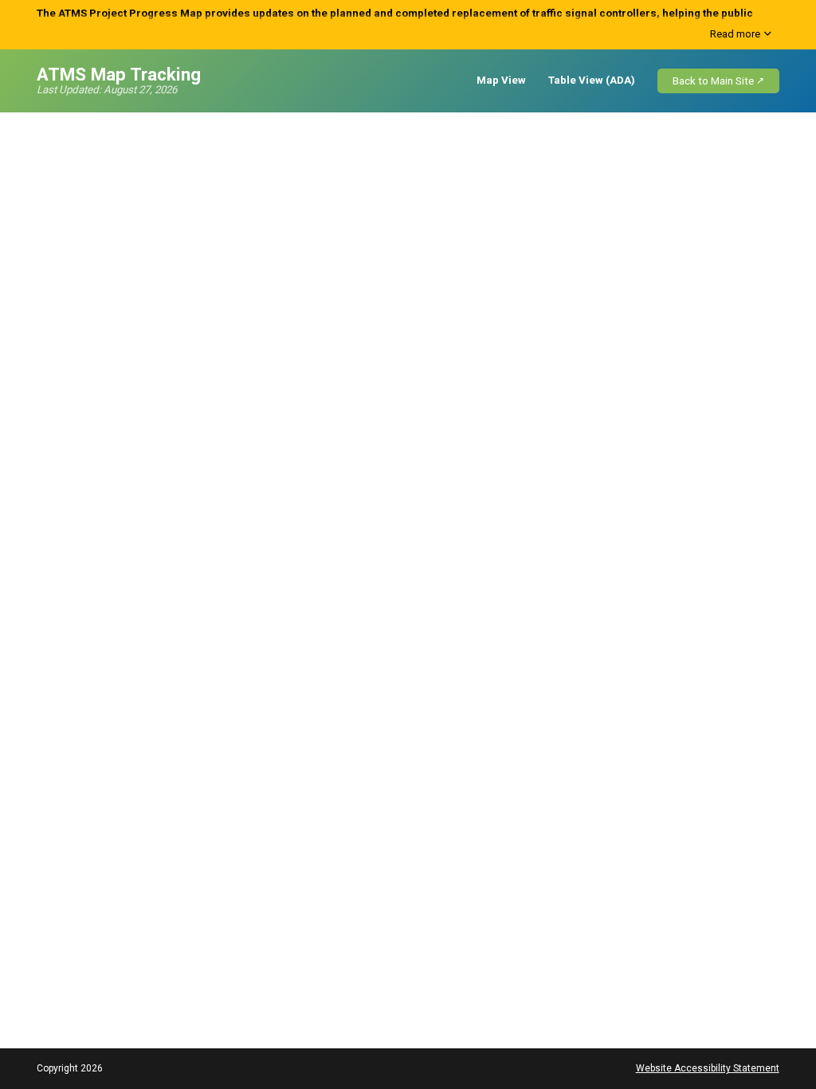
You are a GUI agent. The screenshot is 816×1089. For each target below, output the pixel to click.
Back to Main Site (713, 81)
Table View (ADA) (591, 80)
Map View (501, 80)
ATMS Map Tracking (119, 74)
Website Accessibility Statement (707, 1068)
